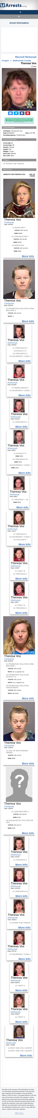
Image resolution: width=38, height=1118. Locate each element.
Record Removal (25, 57)
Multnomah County (22, 60)
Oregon (5, 60)
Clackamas (9, 222)
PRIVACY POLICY (19, 1113)
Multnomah (12, 343)
